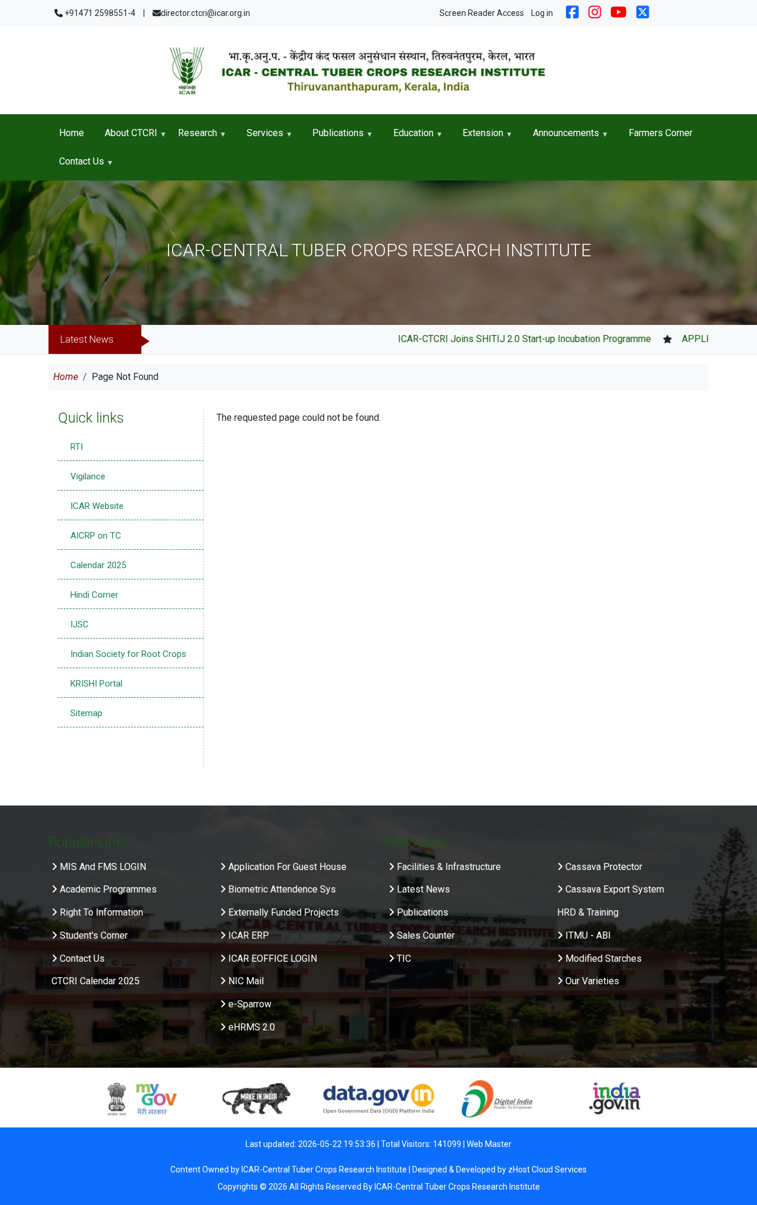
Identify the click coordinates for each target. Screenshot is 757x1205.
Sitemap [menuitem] (86, 713)
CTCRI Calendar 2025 (95, 981)
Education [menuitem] (408, 137)
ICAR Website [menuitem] (97, 506)
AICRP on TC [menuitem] (95, 535)
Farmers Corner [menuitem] (661, 132)
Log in (542, 13)
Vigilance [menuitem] (87, 476)
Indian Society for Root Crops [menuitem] (128, 654)
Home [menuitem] (71, 132)
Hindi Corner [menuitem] (94, 594)
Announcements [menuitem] (560, 137)
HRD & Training (588, 912)
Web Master (489, 1144)
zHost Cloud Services (547, 1169)
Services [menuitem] (259, 137)
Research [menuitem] (192, 137)
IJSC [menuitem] (79, 624)
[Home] (378, 70)
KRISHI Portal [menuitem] (96, 683)
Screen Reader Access (481, 13)
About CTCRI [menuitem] (125, 137)
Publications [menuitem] (333, 137)
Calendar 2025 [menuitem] (98, 565)
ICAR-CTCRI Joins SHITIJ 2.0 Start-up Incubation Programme (489, 338)
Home (65, 376)
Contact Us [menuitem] (76, 166)
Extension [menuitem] (478, 137)
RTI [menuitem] (76, 447)
